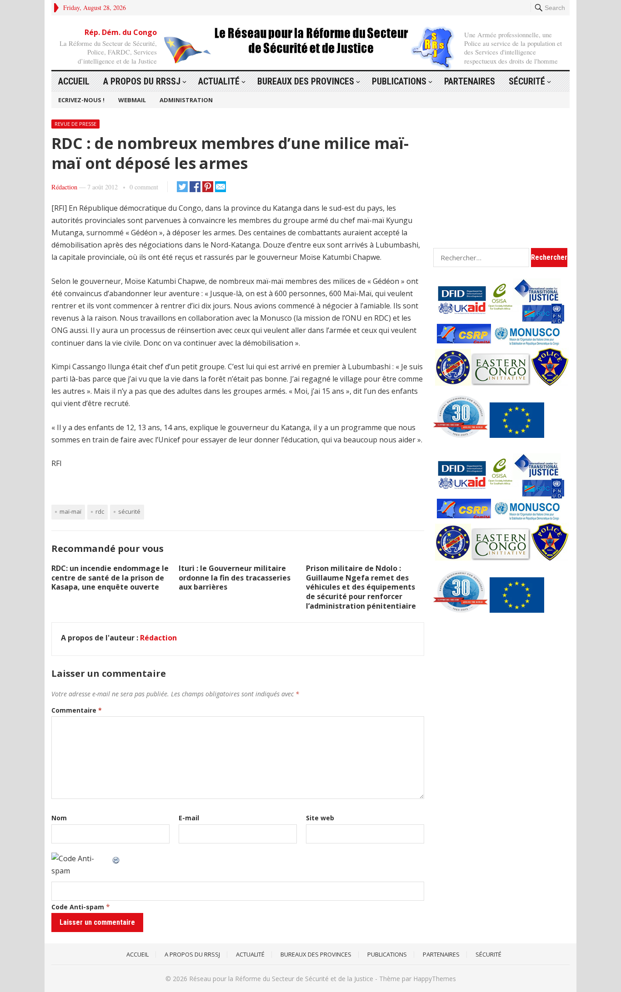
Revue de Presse (75, 123)
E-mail (189, 817)
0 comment (144, 187)
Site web (320, 817)
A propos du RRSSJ (141, 81)
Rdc (99, 511)
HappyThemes (434, 978)
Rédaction (64, 187)
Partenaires (469, 81)
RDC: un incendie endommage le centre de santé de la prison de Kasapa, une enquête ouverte (110, 577)
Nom (59, 817)
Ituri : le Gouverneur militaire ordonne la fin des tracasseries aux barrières (234, 577)
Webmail (132, 100)
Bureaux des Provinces (305, 81)
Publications (399, 81)
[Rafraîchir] (116, 858)
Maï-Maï (70, 511)
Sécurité (527, 81)
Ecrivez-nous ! (81, 100)
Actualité (219, 81)
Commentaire (76, 710)
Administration (186, 100)
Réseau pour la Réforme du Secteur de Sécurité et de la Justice (281, 978)
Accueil (74, 81)
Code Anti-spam (77, 907)
